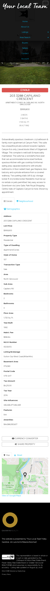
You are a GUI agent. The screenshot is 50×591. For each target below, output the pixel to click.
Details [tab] (9, 201)
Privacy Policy (6, 574)
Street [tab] (19, 455)
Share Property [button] (26, 444)
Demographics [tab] (13, 209)
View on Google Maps (11, 496)
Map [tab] (8, 455)
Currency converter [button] (26, 438)
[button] (3, 62)
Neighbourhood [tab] (25, 201)
